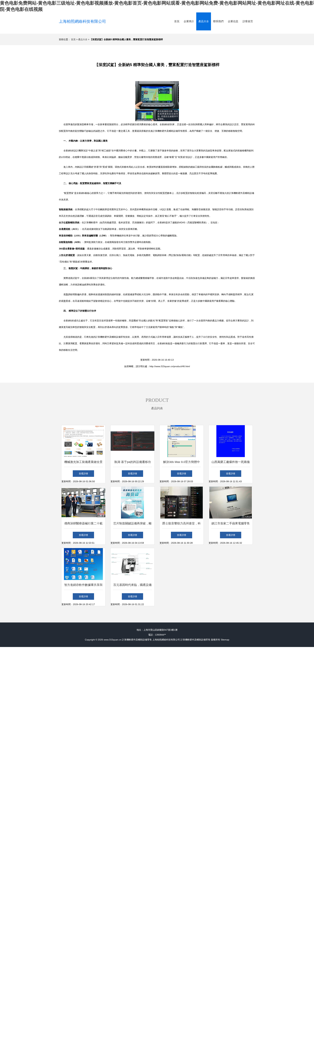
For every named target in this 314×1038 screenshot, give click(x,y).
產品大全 (203, 21)
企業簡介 (189, 21)
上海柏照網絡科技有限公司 (82, 21)
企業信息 (233, 21)
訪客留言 (248, 21)
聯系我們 (218, 21)
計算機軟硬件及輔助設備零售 (137, 639)
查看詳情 (83, 473)
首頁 (176, 21)
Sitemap (225, 639)
